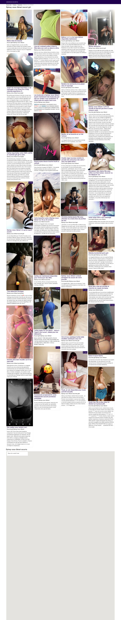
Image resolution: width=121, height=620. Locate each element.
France (14, 4)
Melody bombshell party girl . (99, 253)
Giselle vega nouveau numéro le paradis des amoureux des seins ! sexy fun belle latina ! (73, 159)
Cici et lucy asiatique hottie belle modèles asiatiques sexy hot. (72, 338)
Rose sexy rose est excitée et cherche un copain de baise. (99, 287)
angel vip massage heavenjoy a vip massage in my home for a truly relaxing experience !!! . (19, 89)
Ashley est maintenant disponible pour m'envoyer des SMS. (45, 277)
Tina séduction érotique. (15, 291)
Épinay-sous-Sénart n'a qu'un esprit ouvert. (19, 231)
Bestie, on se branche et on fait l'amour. (72, 135)
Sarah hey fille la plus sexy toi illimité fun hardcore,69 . (99, 403)
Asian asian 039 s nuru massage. (100, 217)
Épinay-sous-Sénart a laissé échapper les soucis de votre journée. (71, 277)
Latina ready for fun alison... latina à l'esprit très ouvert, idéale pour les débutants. (46, 332)
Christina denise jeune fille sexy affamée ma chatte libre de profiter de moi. (73, 218)
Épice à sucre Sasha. (96, 356)
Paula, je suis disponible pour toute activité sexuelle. (73, 391)
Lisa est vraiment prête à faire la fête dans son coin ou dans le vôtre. (46, 47)
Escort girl (8, 4)
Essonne (20, 4)
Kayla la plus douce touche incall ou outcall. (46, 162)
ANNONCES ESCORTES (12, 2)
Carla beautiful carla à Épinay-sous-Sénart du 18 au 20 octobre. (46, 219)
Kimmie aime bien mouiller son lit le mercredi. (19, 360)
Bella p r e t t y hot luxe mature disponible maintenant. (72, 38)
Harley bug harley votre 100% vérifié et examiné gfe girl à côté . (19, 154)
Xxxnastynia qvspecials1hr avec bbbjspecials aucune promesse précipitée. (45, 396)
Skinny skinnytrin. (95, 46)
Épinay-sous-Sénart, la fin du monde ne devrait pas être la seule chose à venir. (101, 108)
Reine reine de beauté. (14, 41)
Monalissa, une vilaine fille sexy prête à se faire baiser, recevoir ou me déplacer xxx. (101, 172)
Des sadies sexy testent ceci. (17, 427)
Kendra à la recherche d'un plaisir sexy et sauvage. (73, 85)
